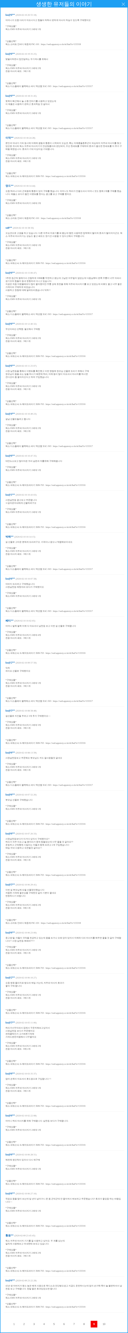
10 (104, 1324)
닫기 (123, 4)
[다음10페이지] (114, 1324)
